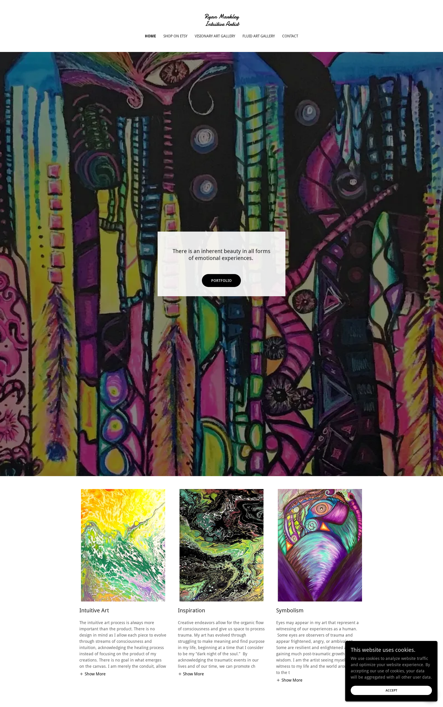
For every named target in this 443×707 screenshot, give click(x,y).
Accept (391, 690)
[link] (221, 24)
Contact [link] (290, 36)
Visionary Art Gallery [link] (215, 36)
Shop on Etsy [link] (175, 36)
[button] (92, 674)
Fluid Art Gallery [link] (258, 36)
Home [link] (150, 36)
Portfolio (221, 280)
